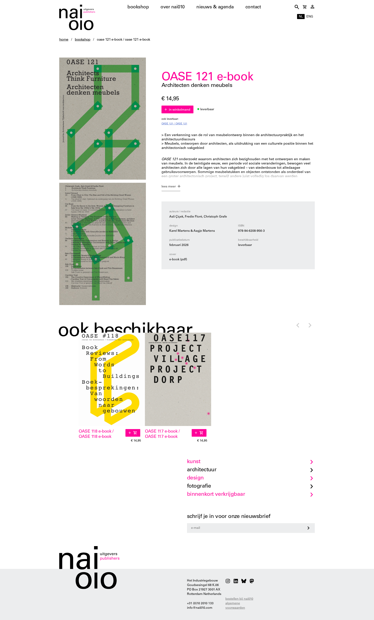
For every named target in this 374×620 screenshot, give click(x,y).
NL (301, 16)
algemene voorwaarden (235, 606)
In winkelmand (179, 109)
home (63, 40)
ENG (309, 16)
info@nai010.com (199, 608)
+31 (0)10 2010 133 (200, 603)
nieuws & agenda (215, 7)
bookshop (138, 7)
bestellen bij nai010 (239, 599)
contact (253, 7)
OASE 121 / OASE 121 (174, 124)
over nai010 (173, 7)
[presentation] (297, 326)
